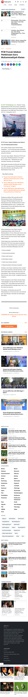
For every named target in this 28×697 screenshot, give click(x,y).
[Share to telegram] (19, 64)
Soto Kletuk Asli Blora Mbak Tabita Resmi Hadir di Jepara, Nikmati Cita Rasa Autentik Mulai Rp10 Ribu (17, 432)
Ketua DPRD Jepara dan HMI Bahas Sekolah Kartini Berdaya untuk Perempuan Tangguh (14, 184)
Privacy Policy (7, 660)
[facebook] (15, 2)
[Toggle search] (23, 2)
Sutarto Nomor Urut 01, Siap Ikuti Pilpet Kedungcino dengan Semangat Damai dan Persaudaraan (17, 446)
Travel (5, 4)
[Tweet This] (5, 64)
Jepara (9, 428)
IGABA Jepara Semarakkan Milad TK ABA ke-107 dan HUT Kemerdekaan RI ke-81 (17, 559)
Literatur (10, 4)
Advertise (6, 656)
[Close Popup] (1, 664)
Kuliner (13, 428)
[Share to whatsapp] (17, 64)
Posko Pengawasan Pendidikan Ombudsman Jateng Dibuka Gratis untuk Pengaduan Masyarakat (13, 414)
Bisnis (9, 458)
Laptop (15, 4)
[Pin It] (8, 64)
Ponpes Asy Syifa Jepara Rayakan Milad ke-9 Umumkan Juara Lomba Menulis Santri (14, 178)
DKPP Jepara (11, 450)
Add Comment (9, 326)
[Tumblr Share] (14, 64)
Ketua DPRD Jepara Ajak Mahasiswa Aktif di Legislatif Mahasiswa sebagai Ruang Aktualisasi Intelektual (14, 190)
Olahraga (14, 436)
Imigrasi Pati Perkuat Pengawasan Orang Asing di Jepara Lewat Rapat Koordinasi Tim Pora (17, 461)
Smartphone (21, 4)
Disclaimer (6, 658)
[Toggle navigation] (26, 2)
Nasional (10, 436)
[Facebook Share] (2, 64)
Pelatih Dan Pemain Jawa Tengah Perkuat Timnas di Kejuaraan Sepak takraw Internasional (17, 439)
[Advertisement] (14, 88)
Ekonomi (16, 450)
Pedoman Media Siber (9, 652)
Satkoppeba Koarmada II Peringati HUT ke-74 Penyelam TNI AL (17, 543)
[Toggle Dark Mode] (21, 2)
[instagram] (18, 2)
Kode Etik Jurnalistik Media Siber (11, 654)
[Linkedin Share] (11, 64)
